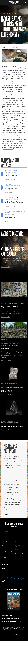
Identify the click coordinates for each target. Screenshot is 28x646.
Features (17, 542)
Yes (7, 507)
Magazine (13, 484)
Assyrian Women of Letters (9, 306)
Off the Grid (18, 550)
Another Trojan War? (11, 217)
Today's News (5, 565)
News (3, 13)
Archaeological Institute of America (13, 488)
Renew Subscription (9, 618)
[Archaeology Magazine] (14, 527)
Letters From (19, 558)
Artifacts (17, 562)
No (7, 510)
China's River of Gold (12, 252)
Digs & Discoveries (20, 546)
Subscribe (5, 615)
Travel (3, 568)
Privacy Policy (3, 580)
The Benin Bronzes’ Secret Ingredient (12, 426)
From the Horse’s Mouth (12, 175)
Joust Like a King (8, 149)
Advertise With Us (7, 552)
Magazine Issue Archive (10, 621)
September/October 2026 (14, 590)
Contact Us (3, 576)
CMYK (17, 635)
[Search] (2, 532)
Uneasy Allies (5, 348)
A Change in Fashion (11, 188)
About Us (4, 542)
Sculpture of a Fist (6, 390)
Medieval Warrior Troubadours (14, 202)
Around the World (20, 554)
